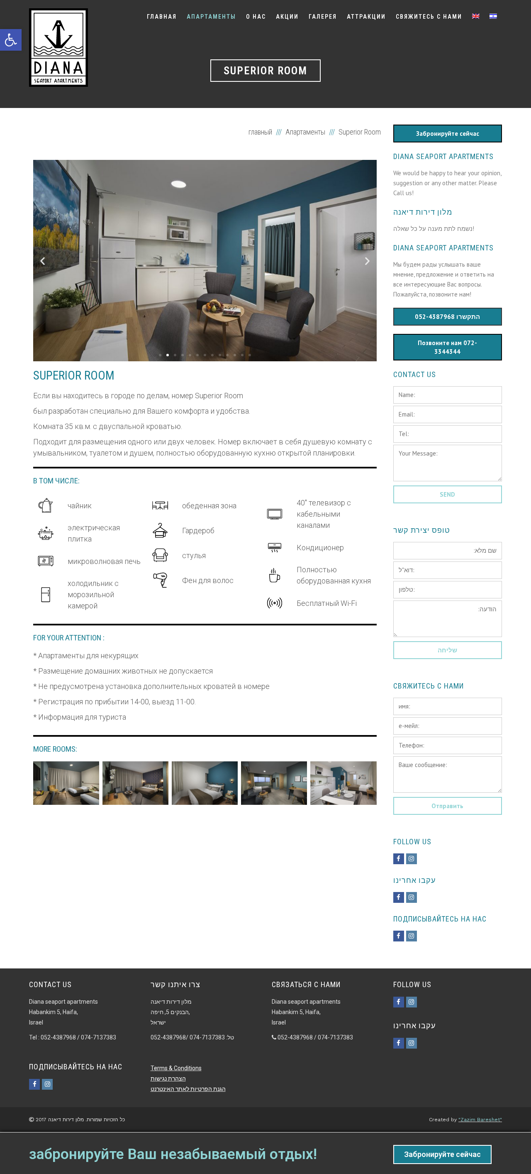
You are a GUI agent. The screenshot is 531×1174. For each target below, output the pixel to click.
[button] (160, 355)
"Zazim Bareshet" (480, 1120)
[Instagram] (411, 858)
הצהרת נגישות (168, 1078)
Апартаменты (305, 131)
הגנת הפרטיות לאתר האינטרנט (188, 1089)
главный (261, 131)
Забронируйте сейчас (442, 1154)
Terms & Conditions (176, 1068)
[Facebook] (398, 858)
